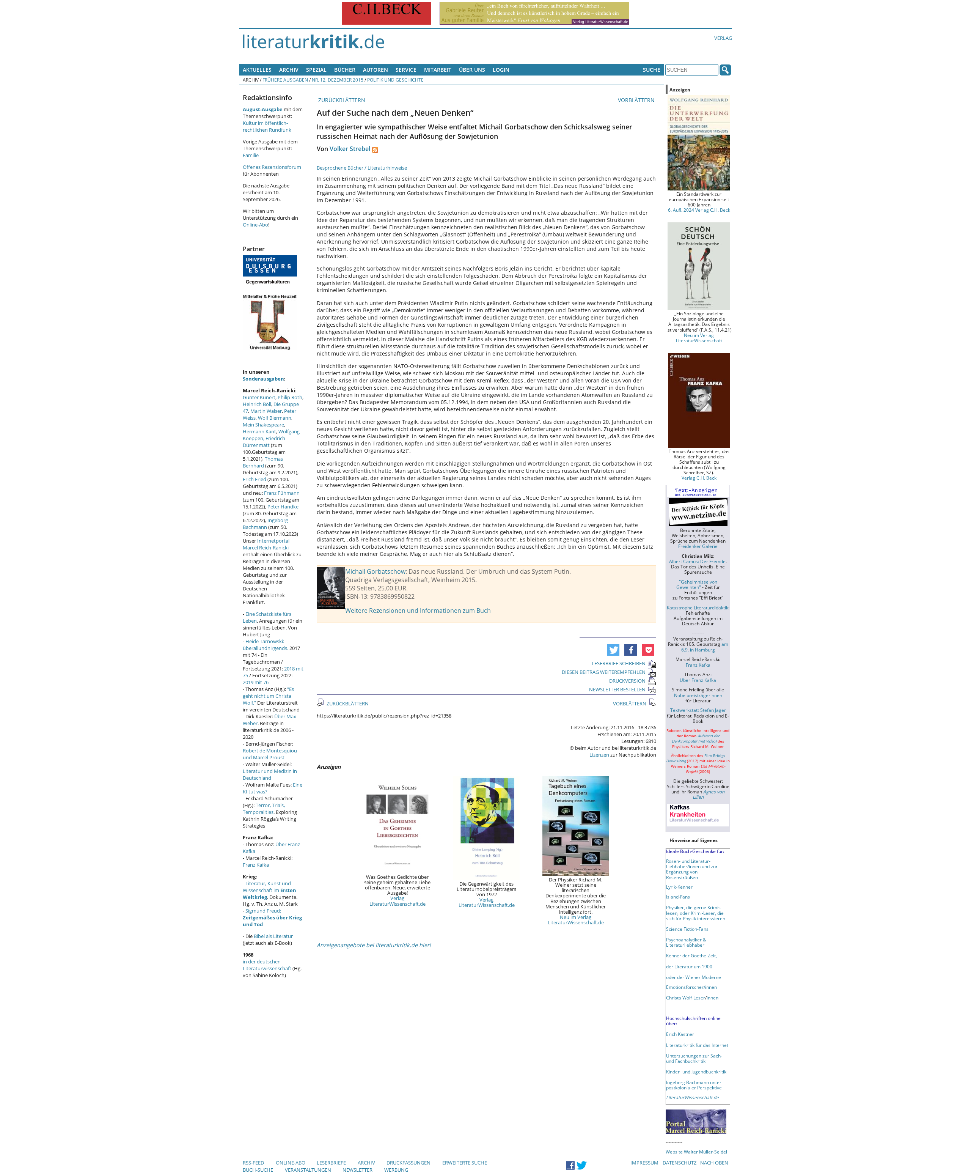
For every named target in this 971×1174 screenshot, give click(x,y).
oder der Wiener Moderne (693, 977)
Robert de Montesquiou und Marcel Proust (270, 754)
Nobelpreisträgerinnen (698, 695)
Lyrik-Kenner (679, 887)
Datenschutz (679, 1162)
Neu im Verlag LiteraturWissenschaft (699, 337)
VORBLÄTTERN (637, 100)
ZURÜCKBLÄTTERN (341, 100)
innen (712, 998)
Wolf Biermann (274, 417)
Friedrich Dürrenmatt (264, 442)
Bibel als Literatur (273, 936)
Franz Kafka (256, 864)
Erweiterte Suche (464, 1162)
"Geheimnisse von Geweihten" (696, 584)
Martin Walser (266, 411)
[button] (613, 650)
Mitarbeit (437, 69)
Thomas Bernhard (263, 462)
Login (501, 69)
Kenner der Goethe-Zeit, (691, 955)
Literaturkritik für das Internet (697, 1045)
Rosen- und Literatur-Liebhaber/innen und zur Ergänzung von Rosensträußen (692, 869)
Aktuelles (257, 69)
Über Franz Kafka (698, 680)
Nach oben (714, 1162)
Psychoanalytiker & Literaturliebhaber (686, 942)
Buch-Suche (258, 1169)
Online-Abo (255, 224)
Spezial (316, 69)
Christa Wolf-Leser (685, 998)
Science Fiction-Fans (687, 929)
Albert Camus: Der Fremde (697, 561)
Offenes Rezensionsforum (272, 167)
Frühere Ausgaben (285, 80)
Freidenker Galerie (698, 546)
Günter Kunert (259, 397)
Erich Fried (254, 479)
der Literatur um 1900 (689, 966)
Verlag (723, 38)
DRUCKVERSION (627, 680)
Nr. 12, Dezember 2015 (337, 80)
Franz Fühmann (282, 492)
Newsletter (357, 1169)
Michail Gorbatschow (375, 571)
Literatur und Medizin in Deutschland (270, 774)
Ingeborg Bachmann (265, 523)
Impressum (644, 1162)
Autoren (375, 69)
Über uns (472, 69)
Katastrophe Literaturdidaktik (697, 607)
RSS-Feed (253, 1162)
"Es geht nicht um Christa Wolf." (268, 696)
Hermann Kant (259, 431)
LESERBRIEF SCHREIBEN (619, 663)
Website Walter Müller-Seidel (696, 1152)
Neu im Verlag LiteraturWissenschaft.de (576, 920)
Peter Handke (283, 506)
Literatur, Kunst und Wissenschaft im (269, 890)
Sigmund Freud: (272, 917)
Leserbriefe (331, 1162)
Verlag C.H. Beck (699, 478)
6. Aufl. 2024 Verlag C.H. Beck (699, 210)
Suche (651, 69)
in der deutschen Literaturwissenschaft (267, 965)
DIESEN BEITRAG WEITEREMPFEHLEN (604, 672)
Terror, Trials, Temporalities (264, 808)
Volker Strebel (350, 149)
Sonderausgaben (263, 378)
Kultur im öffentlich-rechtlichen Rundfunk (267, 126)
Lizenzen (599, 754)
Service (406, 69)
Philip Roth (290, 397)
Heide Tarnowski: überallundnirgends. (265, 645)
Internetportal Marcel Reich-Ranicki (266, 544)
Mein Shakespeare (263, 424)
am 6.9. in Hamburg (704, 646)
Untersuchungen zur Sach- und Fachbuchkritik (694, 1058)
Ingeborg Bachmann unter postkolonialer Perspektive (694, 1085)
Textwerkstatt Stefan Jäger (698, 710)
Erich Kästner (680, 1034)
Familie (251, 155)
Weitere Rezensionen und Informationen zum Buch (418, 610)
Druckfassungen (409, 1162)
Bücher (344, 69)
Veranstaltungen (308, 1169)
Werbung (396, 1169)
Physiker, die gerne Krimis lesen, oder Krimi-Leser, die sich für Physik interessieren (695, 912)
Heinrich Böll (257, 404)
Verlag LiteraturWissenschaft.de (397, 901)
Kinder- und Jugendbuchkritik (696, 1072)
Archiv (289, 69)
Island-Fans (678, 897)
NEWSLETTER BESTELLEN (617, 689)
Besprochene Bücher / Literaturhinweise (362, 167)
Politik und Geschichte (395, 80)
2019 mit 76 (256, 682)
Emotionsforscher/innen (691, 987)
